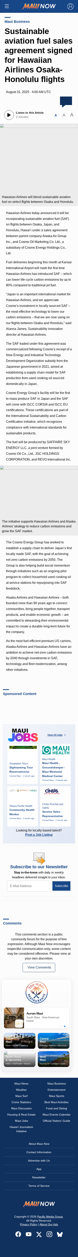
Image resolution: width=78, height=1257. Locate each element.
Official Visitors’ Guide (56, 1120)
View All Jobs (55, 735)
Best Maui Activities (56, 1102)
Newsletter (39, 1177)
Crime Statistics (21, 1102)
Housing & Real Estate (21, 1114)
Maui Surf (21, 1096)
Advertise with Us (39, 1160)
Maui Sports (56, 1096)
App (38, 1169)
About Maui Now (39, 1143)
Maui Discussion (21, 1108)
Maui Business (17, 22)
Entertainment (56, 1089)
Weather (21, 1089)
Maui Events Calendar (57, 1114)
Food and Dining (56, 1108)
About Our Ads (49, 1224)
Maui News (21, 1083)
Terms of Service (39, 1185)
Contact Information (38, 1152)
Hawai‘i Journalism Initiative (21, 1129)
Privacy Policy (28, 1224)
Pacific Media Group (50, 1216)
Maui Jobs (21, 1120)
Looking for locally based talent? (39, 832)
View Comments (39, 967)
